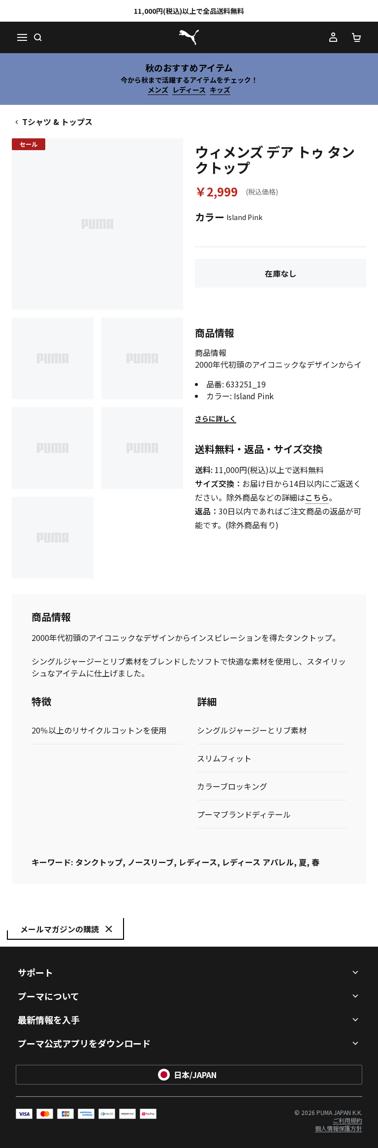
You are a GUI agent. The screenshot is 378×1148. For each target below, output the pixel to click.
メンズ (158, 90)
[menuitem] (347, 1120)
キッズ (220, 90)
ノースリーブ (150, 862)
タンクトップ (99, 862)
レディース (189, 90)
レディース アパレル (258, 862)
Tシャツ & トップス (57, 122)
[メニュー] (22, 37)
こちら (317, 497)
